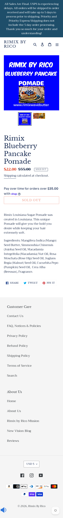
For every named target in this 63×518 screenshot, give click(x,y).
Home (11, 401)
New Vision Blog (19, 431)
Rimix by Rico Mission (23, 421)
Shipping (10, 175)
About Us (14, 411)
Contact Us (15, 316)
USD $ (30, 464)
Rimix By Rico (15, 44)
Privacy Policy (17, 336)
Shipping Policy (18, 355)
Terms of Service (19, 365)
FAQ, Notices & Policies (24, 326)
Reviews (13, 441)
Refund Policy (17, 346)
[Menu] (57, 44)
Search (12, 375)
